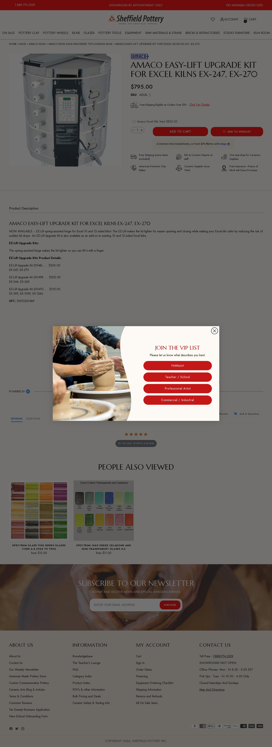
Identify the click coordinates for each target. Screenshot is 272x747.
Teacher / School (177, 377)
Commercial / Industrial (177, 400)
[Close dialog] (214, 331)
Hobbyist (177, 365)
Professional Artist (178, 388)
